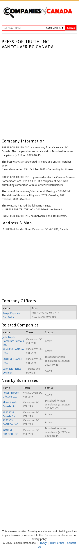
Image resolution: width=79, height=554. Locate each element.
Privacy (43, 542)
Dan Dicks (8, 317)
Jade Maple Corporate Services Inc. (13, 341)
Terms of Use (57, 542)
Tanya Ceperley (11, 313)
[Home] (38, 17)
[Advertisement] (39, 91)
